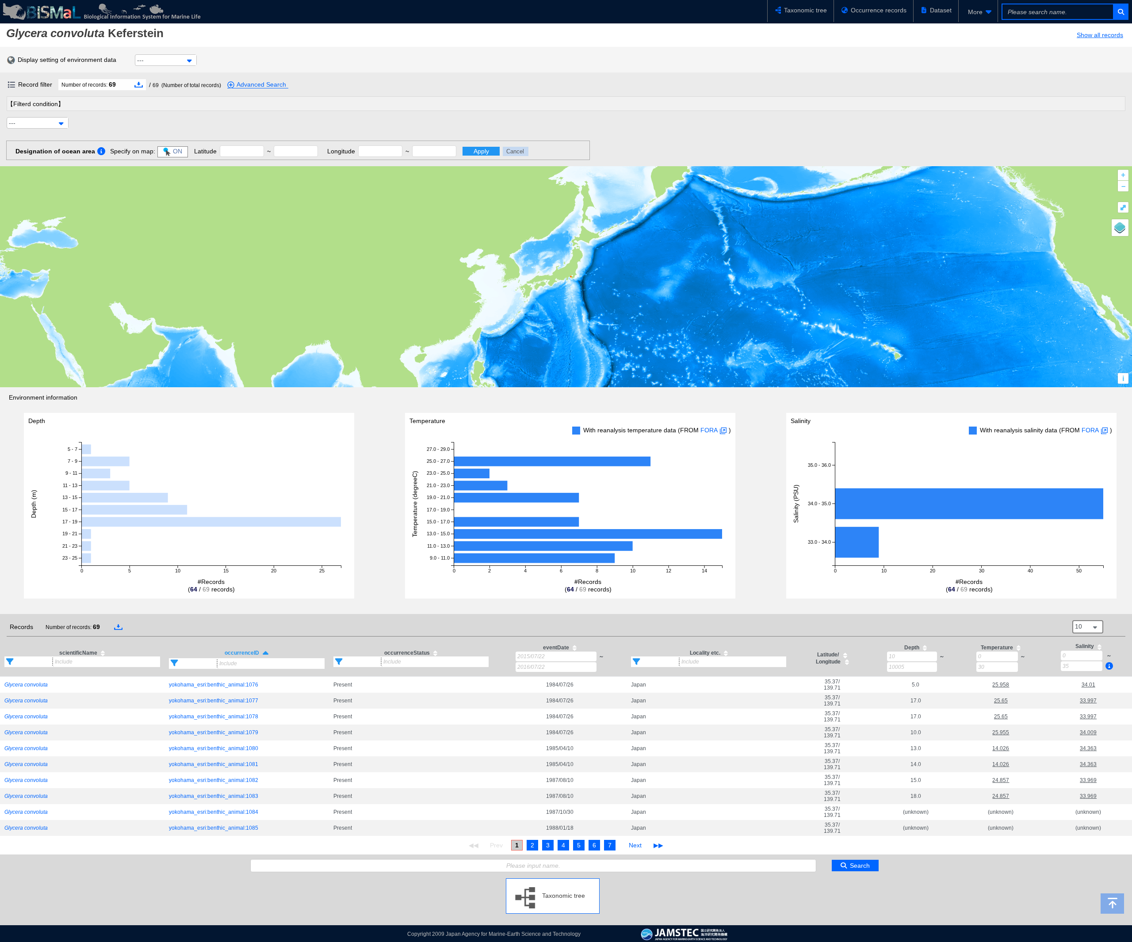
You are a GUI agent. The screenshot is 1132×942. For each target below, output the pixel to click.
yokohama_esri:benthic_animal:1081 (213, 764)
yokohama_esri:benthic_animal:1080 (213, 748)
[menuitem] (978, 12)
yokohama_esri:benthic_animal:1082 (213, 780)
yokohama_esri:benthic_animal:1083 (213, 796)
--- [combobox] (140, 60)
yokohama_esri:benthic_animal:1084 (213, 812)
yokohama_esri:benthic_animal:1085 (213, 828)
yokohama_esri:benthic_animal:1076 (213, 685)
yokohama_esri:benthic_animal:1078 (213, 716)
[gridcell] (82, 684)
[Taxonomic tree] (553, 881)
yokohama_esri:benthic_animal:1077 (213, 701)
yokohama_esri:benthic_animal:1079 (213, 732)
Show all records (1100, 34)
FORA (709, 430)
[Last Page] (657, 845)
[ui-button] (1120, 11)
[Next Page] (635, 845)
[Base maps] (1120, 227)
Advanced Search (261, 84)
